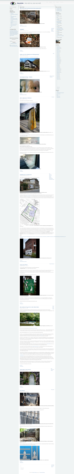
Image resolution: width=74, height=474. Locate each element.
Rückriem (50, 177)
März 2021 (58, 56)
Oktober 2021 (58, 50)
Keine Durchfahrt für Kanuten (14, 19)
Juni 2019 (58, 74)
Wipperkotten (52, 369)
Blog (47, 2)
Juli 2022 (58, 49)
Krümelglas (58, 19)
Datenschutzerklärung (42, 472)
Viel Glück (12, 20)
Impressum (50, 2)
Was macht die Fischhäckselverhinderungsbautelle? (30, 8)
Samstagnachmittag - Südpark (26, 76)
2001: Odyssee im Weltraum (26, 97)
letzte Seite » (22, 469)
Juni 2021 (58, 54)
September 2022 (58, 48)
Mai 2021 (58, 55)
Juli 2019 (58, 73)
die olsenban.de (58, 93)
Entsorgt (58, 15)
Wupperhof (52, 31)
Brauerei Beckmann (28, 195)
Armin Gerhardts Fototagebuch (60, 92)
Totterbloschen (58, 97)
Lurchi (11, 26)
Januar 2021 (58, 58)
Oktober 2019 (58, 71)
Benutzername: (14, 39)
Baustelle (52, 29)
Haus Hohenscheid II (59, 9)
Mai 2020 (58, 65)
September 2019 (58, 72)
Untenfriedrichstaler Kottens (35, 346)
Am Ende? (58, 33)
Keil (49, 173)
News (54, 2)
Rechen (52, 466)
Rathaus (50, 176)
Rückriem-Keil (51, 178)
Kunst (11, 34)
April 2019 (58, 76)
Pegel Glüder (48, 343)
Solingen (57, 2)
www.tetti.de (61, 2)
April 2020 (58, 66)
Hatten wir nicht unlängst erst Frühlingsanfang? (29, 54)
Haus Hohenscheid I (59, 8)
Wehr (51, 368)
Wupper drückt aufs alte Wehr (33, 328)
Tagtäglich (22, 29)
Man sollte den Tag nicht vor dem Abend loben (29, 307)
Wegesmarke (52, 389)
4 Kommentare (21, 462)
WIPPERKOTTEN (22, 355)
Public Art (50, 175)
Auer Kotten (52, 28)
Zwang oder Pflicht (23, 264)
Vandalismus (58, 26)
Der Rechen (22, 390)
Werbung (14, 33)
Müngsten (13, 31)
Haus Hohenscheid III (59, 10)
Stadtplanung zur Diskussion (26, 174)
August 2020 (58, 63)
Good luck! (58, 31)
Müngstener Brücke (12, 32)
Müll (53, 53)
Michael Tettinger (35, 472)
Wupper (11, 35)
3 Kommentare (21, 303)
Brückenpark (16, 32)
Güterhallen (11, 33)
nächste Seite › (58, 87)
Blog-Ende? (12, 13)
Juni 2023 (58, 46)
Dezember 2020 (58, 59)
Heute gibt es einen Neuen (25, 369)
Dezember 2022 (58, 47)
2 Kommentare (21, 51)
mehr (10, 27)
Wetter (15, 33)
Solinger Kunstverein (51, 179)
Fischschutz (52, 465)
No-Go (57, 24)
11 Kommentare (22, 73)
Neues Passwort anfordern (14, 43)
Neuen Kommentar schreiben (23, 94)
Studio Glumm (58, 96)
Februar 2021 (58, 57)
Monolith (50, 174)
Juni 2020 (58, 64)
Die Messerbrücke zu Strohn (14, 18)
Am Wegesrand (14, 34)
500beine (58, 91)
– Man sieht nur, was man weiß (29, 3)
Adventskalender (16, 31)
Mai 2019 (58, 75)
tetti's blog (21, 50)
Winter (16, 34)
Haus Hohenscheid (12, 30)
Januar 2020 (58, 67)
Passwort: (11, 41)
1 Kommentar (21, 171)
